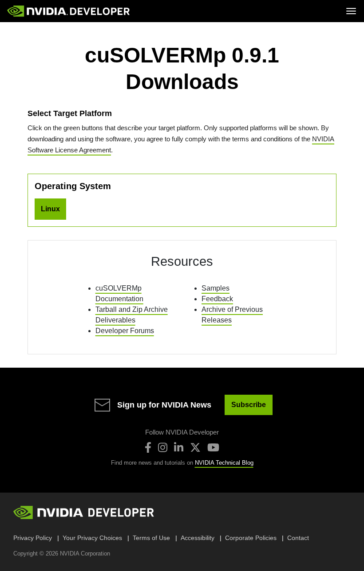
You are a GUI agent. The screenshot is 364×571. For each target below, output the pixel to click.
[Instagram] (162, 447)
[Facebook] (148, 447)
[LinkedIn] (178, 447)
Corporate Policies (251, 537)
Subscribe (248, 404)
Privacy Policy (32, 537)
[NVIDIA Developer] (69, 11)
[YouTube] (213, 447)
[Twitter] (195, 447)
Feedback (217, 299)
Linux (50, 209)
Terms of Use (151, 537)
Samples (215, 288)
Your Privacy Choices (92, 537)
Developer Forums (124, 330)
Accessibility (197, 537)
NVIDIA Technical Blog (224, 462)
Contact (298, 537)
